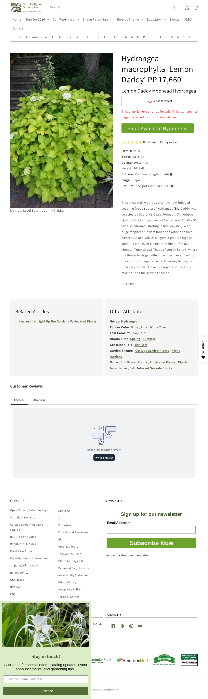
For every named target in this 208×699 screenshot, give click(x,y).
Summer (149, 339)
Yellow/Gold (136, 333)
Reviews (15, 587)
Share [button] (130, 283)
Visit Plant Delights (22, 517)
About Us (64, 511)
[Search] (173, 7)
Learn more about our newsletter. (127, 555)
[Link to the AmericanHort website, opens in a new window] (132, 661)
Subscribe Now (151, 543)
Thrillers (140, 345)
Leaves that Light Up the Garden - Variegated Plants (58, 321)
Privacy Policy (67, 582)
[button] (37, 19)
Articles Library (68, 546)
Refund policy (19, 572)
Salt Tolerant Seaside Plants (151, 368)
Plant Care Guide (21, 551)
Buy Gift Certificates (23, 537)
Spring (135, 339)
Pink (144, 327)
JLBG (188, 19)
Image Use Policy (69, 589)
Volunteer (64, 525)
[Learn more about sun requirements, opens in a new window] (171, 174)
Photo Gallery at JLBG (73, 561)
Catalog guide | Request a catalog (27, 527)
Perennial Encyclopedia (73, 568)
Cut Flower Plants (133, 362)
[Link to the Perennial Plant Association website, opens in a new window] (96, 662)
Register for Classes (23, 544)
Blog (61, 539)
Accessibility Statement (73, 575)
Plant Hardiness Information (29, 558)
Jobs (61, 518)
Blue (134, 327)
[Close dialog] (88, 605)
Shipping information (24, 565)
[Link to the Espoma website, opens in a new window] (164, 664)
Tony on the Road (69, 554)
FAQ (12, 594)
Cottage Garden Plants (152, 350)
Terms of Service (69, 597)
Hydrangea (129, 321)
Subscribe (45, 691)
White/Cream (160, 327)
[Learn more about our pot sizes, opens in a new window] (172, 186)
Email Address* (119, 523)
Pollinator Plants (163, 362)
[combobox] (112, 7)
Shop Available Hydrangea (158, 128)
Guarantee (17, 579)
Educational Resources (73, 532)
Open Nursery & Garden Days (29, 510)
